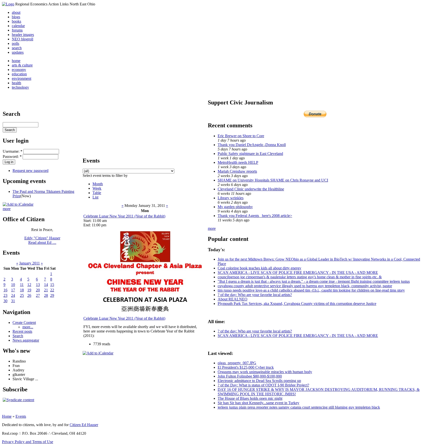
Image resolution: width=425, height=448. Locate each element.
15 (52, 284)
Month (97, 184)
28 (46, 295)
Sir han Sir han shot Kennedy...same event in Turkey (258, 403)
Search (18, 336)
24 (13, 295)
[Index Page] (8, 4)
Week (96, 188)
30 (5, 301)
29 (52, 295)
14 (46, 284)
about (16, 12)
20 (38, 290)
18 (22, 290)
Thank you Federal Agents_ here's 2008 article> (255, 216)
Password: (12, 156)
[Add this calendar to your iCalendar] (18, 204)
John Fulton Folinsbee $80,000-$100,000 (250, 376)
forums (17, 30)
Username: (12, 151)
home (16, 61)
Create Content (24, 322)
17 (13, 290)
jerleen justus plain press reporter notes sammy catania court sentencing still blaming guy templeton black (299, 407)
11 (22, 284)
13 (38, 284)
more (7, 209)
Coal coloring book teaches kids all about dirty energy (259, 268)
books (16, 21)
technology (20, 87)
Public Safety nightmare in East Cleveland (250, 153)
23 (5, 295)
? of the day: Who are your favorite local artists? (255, 295)
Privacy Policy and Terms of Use (27, 442)
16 (5, 290)
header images (23, 35)
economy (19, 69)
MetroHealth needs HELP (238, 162)
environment (21, 78)
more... (27, 327)
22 (52, 290)
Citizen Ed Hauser (84, 425)
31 (13, 301)
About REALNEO (232, 299)
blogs (16, 17)
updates (18, 52)
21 (46, 290)
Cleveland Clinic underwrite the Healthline (251, 189)
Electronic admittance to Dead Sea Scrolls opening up (259, 381)
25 (22, 295)
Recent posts (22, 331)
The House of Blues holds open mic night (250, 398)
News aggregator (26, 340)
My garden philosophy (235, 207)
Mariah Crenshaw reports (237, 171)
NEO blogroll (22, 39)
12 (29, 284)
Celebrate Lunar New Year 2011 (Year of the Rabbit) (124, 216)
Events (20, 416)
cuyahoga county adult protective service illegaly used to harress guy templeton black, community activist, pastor (305, 286)
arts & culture (22, 65)
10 (13, 284)
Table (96, 193)
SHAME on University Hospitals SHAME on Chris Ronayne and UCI (273, 180)
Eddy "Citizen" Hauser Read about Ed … (42, 240)
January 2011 (29, 263)
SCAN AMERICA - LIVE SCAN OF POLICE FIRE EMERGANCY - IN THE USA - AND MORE (298, 272)
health (16, 83)
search (17, 48)
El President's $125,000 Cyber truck (246, 367)
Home (7, 416)
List (95, 197)
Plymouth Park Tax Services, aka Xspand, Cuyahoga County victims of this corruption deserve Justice (297, 303)
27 (38, 295)
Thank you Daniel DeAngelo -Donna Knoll (252, 145)
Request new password (30, 170)
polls (15, 43)
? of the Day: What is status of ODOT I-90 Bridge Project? (263, 385)
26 (29, 295)
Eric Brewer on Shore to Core (241, 136)
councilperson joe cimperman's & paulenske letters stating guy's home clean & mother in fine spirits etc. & (300, 277)
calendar (18, 26)
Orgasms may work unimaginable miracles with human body (265, 372)
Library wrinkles (230, 198)
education (19, 74)
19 (29, 290)
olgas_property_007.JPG (237, 363)
